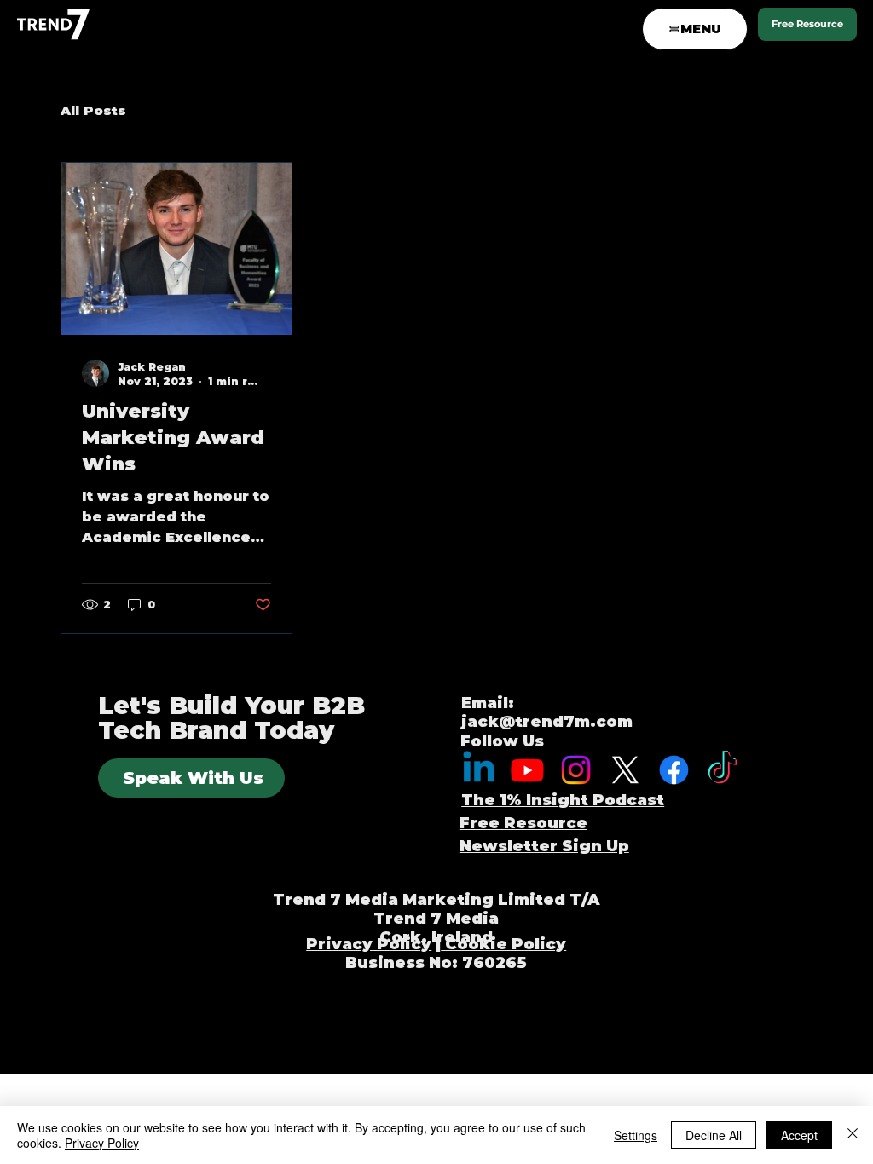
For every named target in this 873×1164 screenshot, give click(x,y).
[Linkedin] (479, 770)
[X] (625, 770)
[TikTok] (722, 770)
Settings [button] (635, 1135)
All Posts (93, 110)
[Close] (852, 1135)
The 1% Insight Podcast (562, 800)
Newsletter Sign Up (544, 846)
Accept (799, 1135)
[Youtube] (527, 770)
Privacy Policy (368, 944)
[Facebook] (674, 770)
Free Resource (523, 823)
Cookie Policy (503, 944)
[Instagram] (576, 770)
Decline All (713, 1135)
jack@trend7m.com (547, 721)
